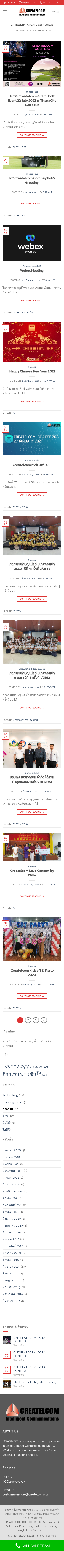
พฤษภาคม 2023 (13, 1170)
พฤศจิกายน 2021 (13, 1191)
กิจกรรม (29, 91)
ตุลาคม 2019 (11, 1259)
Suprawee (49, 381)
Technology (16, 1066)
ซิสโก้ (38, 266)
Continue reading (32, 135)
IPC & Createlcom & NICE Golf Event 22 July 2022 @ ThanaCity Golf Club (32, 100)
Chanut (47, 114)
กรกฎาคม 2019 (12, 1280)
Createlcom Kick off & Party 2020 (32, 972)
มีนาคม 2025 (11, 1164)
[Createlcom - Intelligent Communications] (32, 11)
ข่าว (36, 91)
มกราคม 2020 (12, 1253)
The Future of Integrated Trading (34, 1382)
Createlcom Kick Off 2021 (32, 464)
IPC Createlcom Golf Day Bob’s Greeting (32, 180)
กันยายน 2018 (11, 1300)
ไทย (54, 11)
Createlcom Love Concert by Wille (32, 873)
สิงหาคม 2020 (12, 1218)
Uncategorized (27, 669)
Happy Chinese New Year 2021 (32, 371)
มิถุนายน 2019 (12, 1287)
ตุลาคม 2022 (11, 1177)
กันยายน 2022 (11, 1184)
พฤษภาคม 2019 (13, 1294)
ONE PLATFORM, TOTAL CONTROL (30, 1339)
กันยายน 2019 (11, 1266)
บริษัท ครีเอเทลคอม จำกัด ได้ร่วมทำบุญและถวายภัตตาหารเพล (32, 779)
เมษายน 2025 (11, 1157)
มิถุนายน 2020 (12, 1232)
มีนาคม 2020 (11, 1239)
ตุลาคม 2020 (11, 1212)
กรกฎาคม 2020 (13, 1225)
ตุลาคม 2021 (11, 1198)
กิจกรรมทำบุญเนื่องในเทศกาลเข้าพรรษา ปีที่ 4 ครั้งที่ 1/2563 (32, 675)
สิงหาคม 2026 (12, 1150)
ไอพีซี (44, 1075)
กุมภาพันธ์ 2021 (13, 1205)
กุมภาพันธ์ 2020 (13, 1246)
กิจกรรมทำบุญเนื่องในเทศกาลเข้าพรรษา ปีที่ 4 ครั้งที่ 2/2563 (32, 566)
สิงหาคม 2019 (11, 1273)
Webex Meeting (32, 270)
